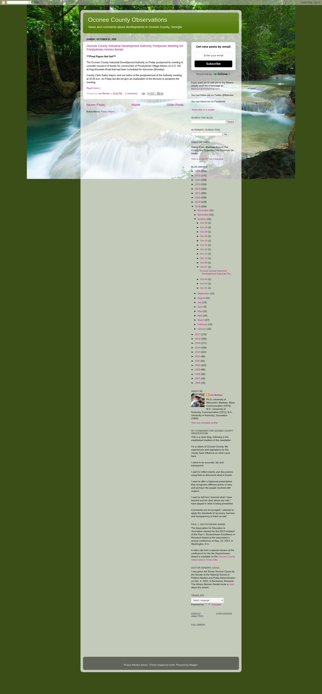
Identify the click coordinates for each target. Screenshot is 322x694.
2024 (198, 180)
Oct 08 (204, 262)
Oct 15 (204, 249)
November (203, 214)
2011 (198, 361)
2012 (198, 356)
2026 (198, 171)
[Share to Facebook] (158, 93)
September (204, 293)
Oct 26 (204, 236)
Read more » (93, 88)
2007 (198, 378)
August (202, 298)
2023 (198, 184)
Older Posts (175, 104)
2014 (198, 347)
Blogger (193, 665)
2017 (198, 334)
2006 (198, 383)
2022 (198, 189)
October (202, 219)
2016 (198, 339)
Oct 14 (204, 254)
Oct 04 (204, 283)
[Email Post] (143, 93)
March (201, 320)
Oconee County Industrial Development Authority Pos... (216, 272)
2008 (198, 374)
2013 (198, 352)
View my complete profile (204, 423)
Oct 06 (204, 279)
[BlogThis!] (152, 93)
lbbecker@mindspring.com (205, 89)
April (200, 315)
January (202, 329)
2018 (198, 206)
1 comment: (131, 93)
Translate (216, 604)
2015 (198, 343)
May (200, 311)
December (203, 210)
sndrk (172, 665)
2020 (198, 197)
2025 (198, 175)
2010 (198, 365)
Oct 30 (204, 223)
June (200, 307)
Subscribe (213, 63)
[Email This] (149, 93)
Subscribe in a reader (203, 109)
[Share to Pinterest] (162, 93)
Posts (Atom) (108, 111)
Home (135, 104)
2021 (198, 193)
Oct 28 (204, 232)
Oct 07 (204, 267)
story (231, 584)
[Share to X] (155, 93)
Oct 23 (204, 240)
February (203, 324)
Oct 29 (204, 227)
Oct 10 (204, 258)
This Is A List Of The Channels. (207, 159)
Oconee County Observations (127, 19)
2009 (198, 369)
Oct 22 (204, 245)
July (200, 302)
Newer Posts (95, 104)
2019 (198, 202)
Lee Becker (216, 395)
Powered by (204, 74)
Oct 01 (204, 288)
